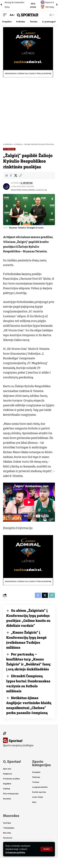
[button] (47, 849)
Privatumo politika (15, 852)
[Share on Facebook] (11, 175)
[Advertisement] (29, 110)
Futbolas (9, 149)
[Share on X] (15, 175)
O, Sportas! (27, 14)
